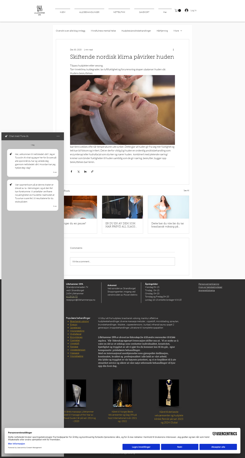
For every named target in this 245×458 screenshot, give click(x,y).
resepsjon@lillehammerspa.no (80, 299)
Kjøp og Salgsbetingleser (210, 287)
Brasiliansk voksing (79, 321)
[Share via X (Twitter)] (78, 171)
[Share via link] (92, 171)
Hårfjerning (162, 30)
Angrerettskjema (206, 290)
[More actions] (173, 49)
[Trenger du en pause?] (76, 207)
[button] (178, 10)
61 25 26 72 (72, 296)
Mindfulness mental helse (103, 30)
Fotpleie (74, 346)
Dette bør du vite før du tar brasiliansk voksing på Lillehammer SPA (167, 225)
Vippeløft (74, 343)
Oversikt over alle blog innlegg (70, 30)
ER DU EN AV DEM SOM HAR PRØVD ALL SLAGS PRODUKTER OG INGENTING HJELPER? (120, 225)
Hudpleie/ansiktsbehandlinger (136, 30)
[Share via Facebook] (71, 171)
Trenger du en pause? (72, 223)
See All (186, 190)
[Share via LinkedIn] (85, 171)
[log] (32, 292)
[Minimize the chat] (58, 136)
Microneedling (77, 330)
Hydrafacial (75, 333)
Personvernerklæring (208, 284)
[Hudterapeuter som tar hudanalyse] (122, 207)
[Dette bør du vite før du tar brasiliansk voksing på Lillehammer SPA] (168, 207)
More (176, 30)
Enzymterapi (76, 337)
